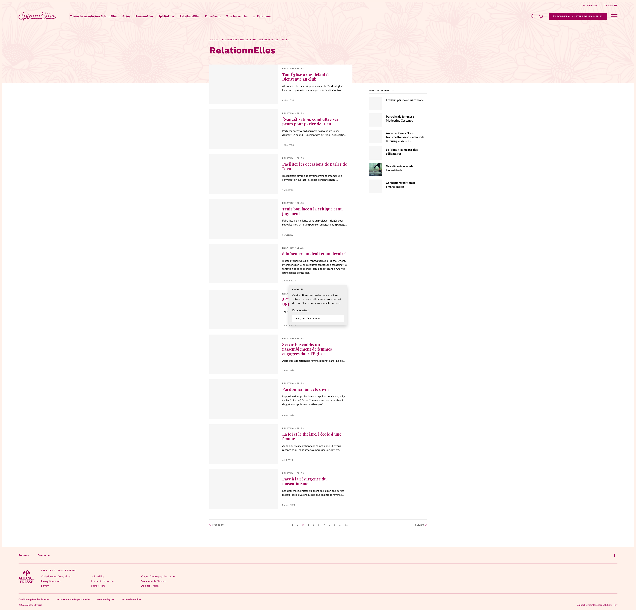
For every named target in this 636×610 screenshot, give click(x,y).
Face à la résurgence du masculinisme (304, 481)
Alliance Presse (150, 585)
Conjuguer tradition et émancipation (400, 184)
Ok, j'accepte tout (309, 318)
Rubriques (263, 16)
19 (346, 524)
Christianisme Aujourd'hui (56, 576)
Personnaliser (300, 310)
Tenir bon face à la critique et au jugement (312, 211)
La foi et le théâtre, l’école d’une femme (311, 436)
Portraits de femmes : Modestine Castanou (400, 118)
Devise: (610, 5)
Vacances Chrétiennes (153, 581)
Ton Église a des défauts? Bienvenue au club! (305, 77)
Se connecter (590, 5)
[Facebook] (614, 555)
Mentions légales (105, 599)
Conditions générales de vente (34, 599)
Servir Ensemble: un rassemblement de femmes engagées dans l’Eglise (307, 349)
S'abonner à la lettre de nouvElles (578, 16)
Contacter (44, 555)
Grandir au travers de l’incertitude (400, 168)
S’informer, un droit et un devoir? (314, 253)
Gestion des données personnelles (73, 599)
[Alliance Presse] (26, 583)
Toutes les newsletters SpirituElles (93, 16)
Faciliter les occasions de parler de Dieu (314, 166)
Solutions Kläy (610, 605)
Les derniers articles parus (239, 39)
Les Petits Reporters (102, 581)
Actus (126, 16)
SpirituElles (166, 16)
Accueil (214, 39)
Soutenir (24, 555)
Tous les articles (237, 16)
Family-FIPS (98, 585)
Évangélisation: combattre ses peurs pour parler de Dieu (310, 121)
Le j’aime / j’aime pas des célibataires (402, 151)
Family (45, 585)
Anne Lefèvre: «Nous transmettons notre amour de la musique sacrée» (405, 137)
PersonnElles (144, 16)
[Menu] (614, 16)
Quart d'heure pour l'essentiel (158, 576)
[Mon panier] (540, 16)
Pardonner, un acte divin (305, 389)
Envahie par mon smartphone (405, 100)
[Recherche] (533, 16)
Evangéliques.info (51, 581)
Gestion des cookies (131, 599)
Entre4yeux (213, 16)
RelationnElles (190, 16)
